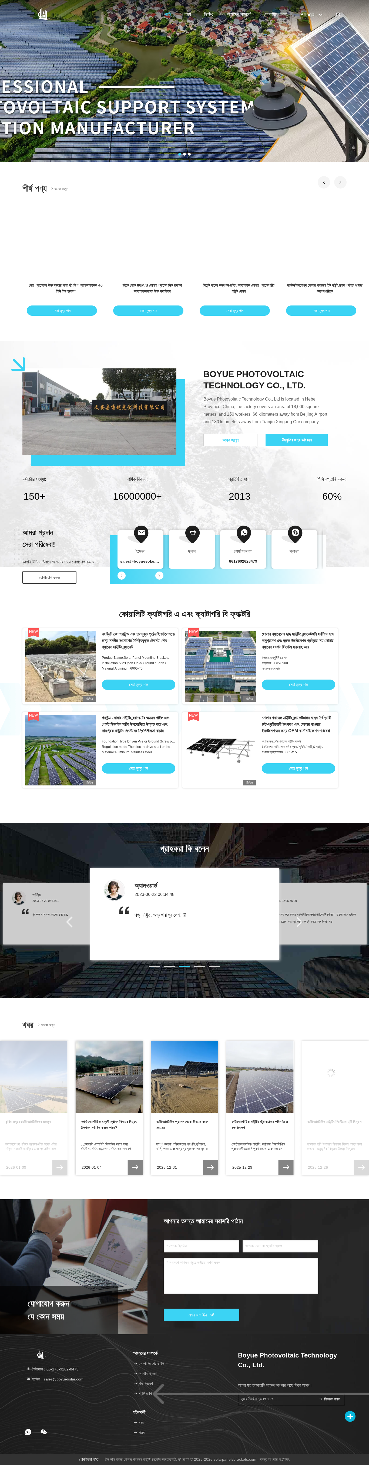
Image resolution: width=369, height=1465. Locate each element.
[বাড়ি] (44, 13)
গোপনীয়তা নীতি (88, 1459)
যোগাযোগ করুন (275, 14)
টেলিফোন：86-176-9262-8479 (55, 1369)
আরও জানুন (231, 440)
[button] (324, 182)
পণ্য (187, 14)
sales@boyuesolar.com (141, 561)
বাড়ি (168, 14)
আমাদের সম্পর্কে (239, 14)
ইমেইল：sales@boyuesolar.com (57, 1379)
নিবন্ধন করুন (331, 1399)
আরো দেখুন (61, 189)
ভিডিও (209, 14)
